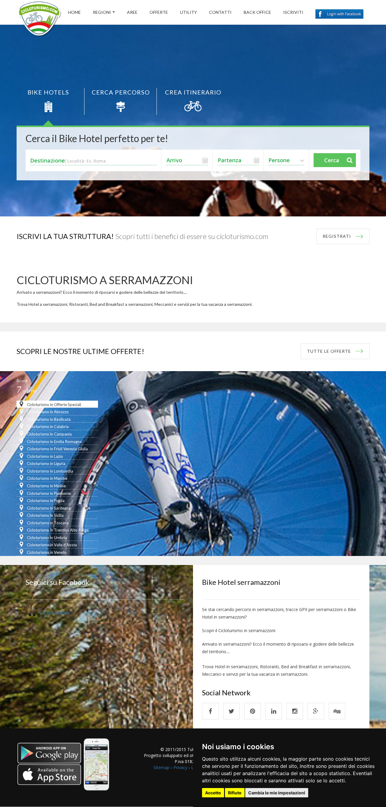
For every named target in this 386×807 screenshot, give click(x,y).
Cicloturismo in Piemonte (48, 493)
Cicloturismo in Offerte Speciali (53, 404)
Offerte (159, 12)
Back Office (257, 12)
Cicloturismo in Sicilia (45, 515)
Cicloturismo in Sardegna (48, 508)
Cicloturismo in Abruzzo (47, 411)
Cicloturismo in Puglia (45, 500)
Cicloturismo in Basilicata (48, 419)
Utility (188, 12)
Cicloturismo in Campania (49, 434)
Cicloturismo (54, 612)
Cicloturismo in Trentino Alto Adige (57, 530)
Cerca (331, 160)
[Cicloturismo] (210, 711)
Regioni (102, 12)
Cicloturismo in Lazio (44, 456)
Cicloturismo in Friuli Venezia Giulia (57, 448)
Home (74, 12)
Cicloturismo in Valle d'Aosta (51, 544)
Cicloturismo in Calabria (47, 426)
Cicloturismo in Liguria (45, 463)
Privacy (180, 767)
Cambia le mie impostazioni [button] (276, 792)
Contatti (220, 12)
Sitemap (161, 767)
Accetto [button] (213, 792)
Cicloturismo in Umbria (46, 537)
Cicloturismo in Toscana (47, 522)
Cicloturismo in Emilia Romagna (54, 441)
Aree (132, 12)
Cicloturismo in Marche (46, 478)
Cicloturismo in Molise (46, 485)
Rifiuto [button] (235, 792)
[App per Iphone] (64, 768)
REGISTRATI (337, 236)
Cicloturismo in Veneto (46, 552)
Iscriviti (293, 12)
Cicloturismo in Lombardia (49, 471)
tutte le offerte (329, 351)
